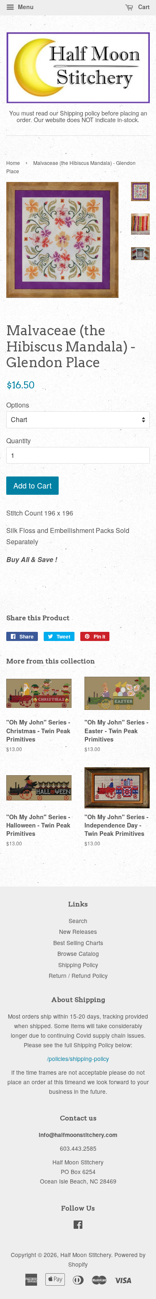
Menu (25, 6)
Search (78, 920)
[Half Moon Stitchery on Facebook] (78, 1226)
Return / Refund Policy (78, 975)
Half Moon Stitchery (85, 1254)
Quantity (18, 440)
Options (17, 405)
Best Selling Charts (78, 942)
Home (13, 162)
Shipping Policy (78, 964)
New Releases (78, 931)
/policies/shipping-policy (78, 1058)
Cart (143, 6)
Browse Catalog (78, 953)
